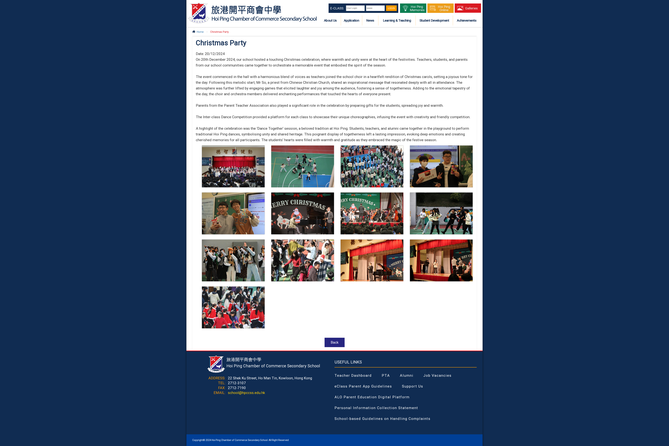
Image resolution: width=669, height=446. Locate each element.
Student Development (434, 20)
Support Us (412, 386)
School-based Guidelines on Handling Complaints (382, 419)
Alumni (406, 375)
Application (351, 20)
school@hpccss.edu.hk (246, 393)
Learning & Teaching (397, 20)
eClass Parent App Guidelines (363, 386)
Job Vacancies (437, 375)
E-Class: (337, 8)
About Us (330, 20)
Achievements (466, 20)
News (370, 20)
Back (335, 342)
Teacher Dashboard (353, 375)
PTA (386, 375)
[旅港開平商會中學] (252, 23)
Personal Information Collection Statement (376, 408)
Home (200, 31)
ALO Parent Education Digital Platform (372, 397)
